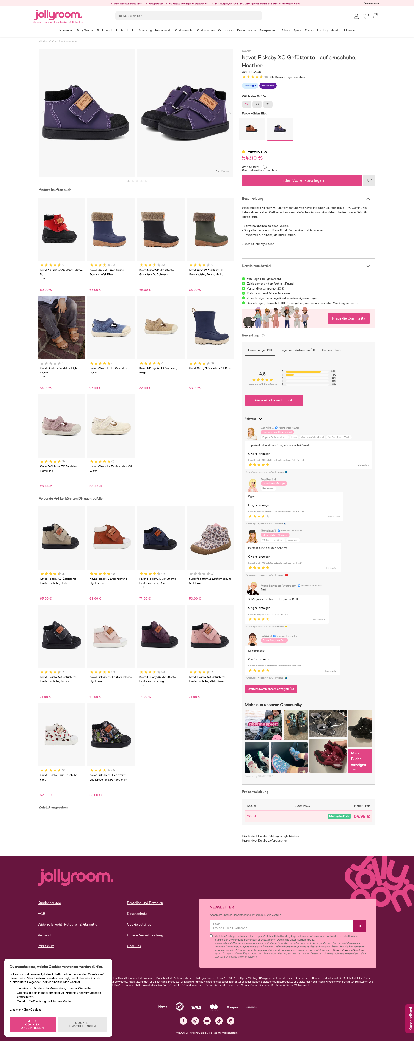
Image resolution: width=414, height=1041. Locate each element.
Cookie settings (139, 924)
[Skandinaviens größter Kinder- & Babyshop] (58, 14)
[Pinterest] (231, 1021)
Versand (44, 935)
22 (246, 104)
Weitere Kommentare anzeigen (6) (271, 689)
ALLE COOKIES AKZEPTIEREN (32, 1024)
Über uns (134, 946)
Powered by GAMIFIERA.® (259, 776)
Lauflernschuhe (68, 41)
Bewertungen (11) (260, 350)
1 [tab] (128, 181)
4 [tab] (141, 181)
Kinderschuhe (47, 41)
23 (257, 104)
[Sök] (257, 15)
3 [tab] (137, 181)
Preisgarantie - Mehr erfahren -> (268, 293)
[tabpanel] (87, 113)
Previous (42, 113)
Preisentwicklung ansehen (259, 170)
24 (267, 104)
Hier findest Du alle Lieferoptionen (265, 840)
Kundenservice (372, 3)
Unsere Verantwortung (145, 935)
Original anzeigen (259, 454)
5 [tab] (146, 181)
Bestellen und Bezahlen (145, 903)
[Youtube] (207, 1021)
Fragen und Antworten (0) (297, 350)
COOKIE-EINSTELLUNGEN (82, 1024)
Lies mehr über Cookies (25, 1009)
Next (229, 113)
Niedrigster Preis (339, 816)
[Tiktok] (219, 1021)
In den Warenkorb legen (302, 180)
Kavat (246, 51)
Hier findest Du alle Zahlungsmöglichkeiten (270, 836)
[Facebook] (183, 1021)
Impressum (46, 946)
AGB (41, 913)
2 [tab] (133, 181)
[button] (366, 16)
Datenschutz (137, 913)
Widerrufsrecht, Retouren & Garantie (67, 924)
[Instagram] (195, 1021)
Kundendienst (410, 1019)
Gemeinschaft (331, 350)
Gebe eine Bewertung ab (274, 400)
